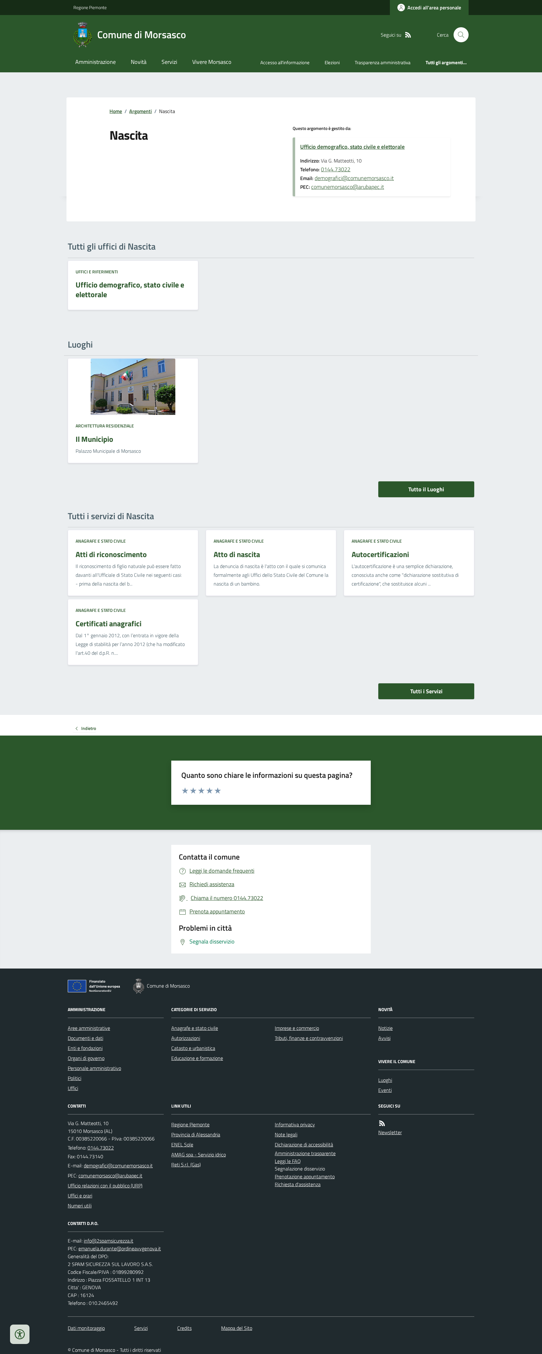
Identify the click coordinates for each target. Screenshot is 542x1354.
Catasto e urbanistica (193, 1048)
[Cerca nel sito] (459, 34)
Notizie (385, 1028)
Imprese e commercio (297, 1028)
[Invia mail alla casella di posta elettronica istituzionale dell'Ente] (118, 1165)
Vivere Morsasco (211, 62)
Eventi (385, 1090)
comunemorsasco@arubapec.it (347, 187)
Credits (184, 1328)
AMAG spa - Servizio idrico (198, 1154)
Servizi (169, 62)
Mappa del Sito (236, 1328)
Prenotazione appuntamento (305, 1176)
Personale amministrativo (94, 1068)
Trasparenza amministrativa (383, 62)
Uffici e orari (80, 1195)
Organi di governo (86, 1058)
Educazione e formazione (197, 1058)
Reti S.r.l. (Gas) (186, 1164)
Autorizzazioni (185, 1038)
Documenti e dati (85, 1038)
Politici (74, 1078)
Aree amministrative (89, 1028)
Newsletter (390, 1132)
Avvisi (384, 1038)
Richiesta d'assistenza (298, 1184)
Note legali (286, 1134)
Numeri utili (80, 1205)
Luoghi (385, 1080)
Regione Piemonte (90, 7)
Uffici (73, 1088)
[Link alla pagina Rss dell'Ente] (382, 1123)
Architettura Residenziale (105, 425)
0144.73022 (335, 169)
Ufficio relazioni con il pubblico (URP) (105, 1185)
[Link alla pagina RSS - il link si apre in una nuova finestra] (408, 35)
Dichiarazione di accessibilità (304, 1144)
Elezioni (332, 62)
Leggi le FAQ (288, 1161)
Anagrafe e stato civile (101, 541)
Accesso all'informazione (285, 62)
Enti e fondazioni (85, 1048)
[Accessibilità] (20, 1334)
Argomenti (140, 111)
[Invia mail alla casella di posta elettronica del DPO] (108, 1241)
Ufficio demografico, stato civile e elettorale (352, 146)
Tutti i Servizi (426, 691)
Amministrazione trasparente (305, 1153)
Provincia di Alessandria (195, 1134)
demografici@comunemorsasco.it (354, 178)
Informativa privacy (295, 1124)
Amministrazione (95, 62)
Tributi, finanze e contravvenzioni (309, 1038)
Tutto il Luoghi (426, 489)
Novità (138, 62)
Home (115, 111)
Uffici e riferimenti (97, 271)
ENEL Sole (182, 1144)
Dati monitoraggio (86, 1328)
